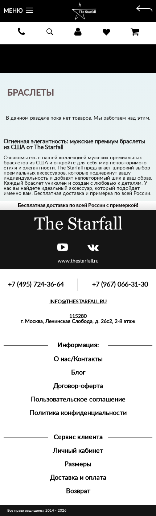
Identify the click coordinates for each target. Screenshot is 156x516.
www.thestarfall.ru (78, 261)
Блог (78, 372)
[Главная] (144, 10)
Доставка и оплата (78, 478)
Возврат (78, 491)
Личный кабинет (78, 451)
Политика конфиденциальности (78, 413)
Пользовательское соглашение (78, 399)
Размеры (78, 464)
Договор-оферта (78, 386)
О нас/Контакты (78, 359)
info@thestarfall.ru (78, 301)
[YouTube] (62, 248)
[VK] (93, 248)
